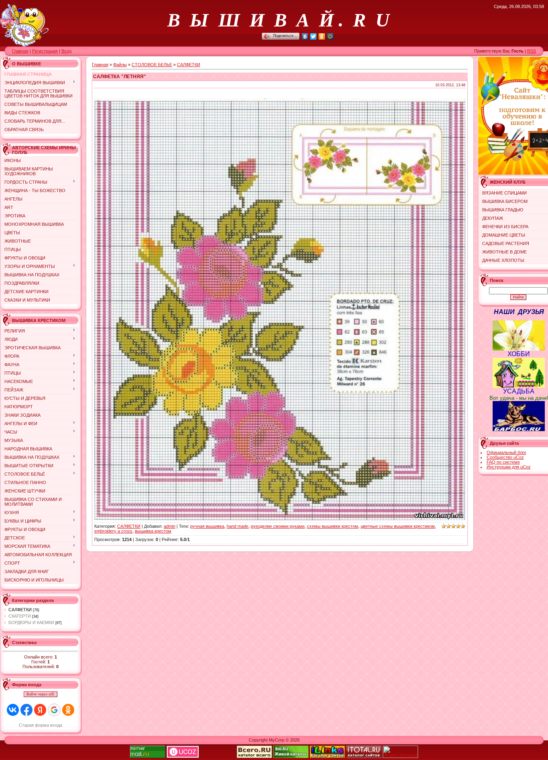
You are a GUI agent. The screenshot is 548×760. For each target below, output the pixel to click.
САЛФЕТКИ (20, 609)
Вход (66, 51)
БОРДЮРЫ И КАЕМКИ (31, 622)
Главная (20, 51)
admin (169, 526)
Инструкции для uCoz (509, 466)
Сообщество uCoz (505, 457)
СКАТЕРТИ (19, 616)
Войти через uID (40, 694)
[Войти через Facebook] (26, 710)
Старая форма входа (40, 725)
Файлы (120, 64)
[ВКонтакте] (305, 36)
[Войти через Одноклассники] (68, 710)
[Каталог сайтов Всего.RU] (254, 756)
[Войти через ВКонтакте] (13, 710)
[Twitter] (313, 36)
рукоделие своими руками (277, 526)
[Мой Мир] (330, 36)
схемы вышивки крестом (332, 526)
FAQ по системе (503, 462)
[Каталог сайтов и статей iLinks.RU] (327, 756)
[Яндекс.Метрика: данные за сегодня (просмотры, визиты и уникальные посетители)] (400, 752)
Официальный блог (506, 452)
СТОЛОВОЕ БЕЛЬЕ (152, 64)
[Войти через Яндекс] (40, 710)
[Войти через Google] (54, 709)
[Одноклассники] (322, 36)
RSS (531, 51)
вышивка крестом (153, 531)
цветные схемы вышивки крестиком (398, 526)
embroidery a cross (113, 531)
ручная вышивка (207, 526)
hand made (237, 526)
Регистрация (45, 51)
